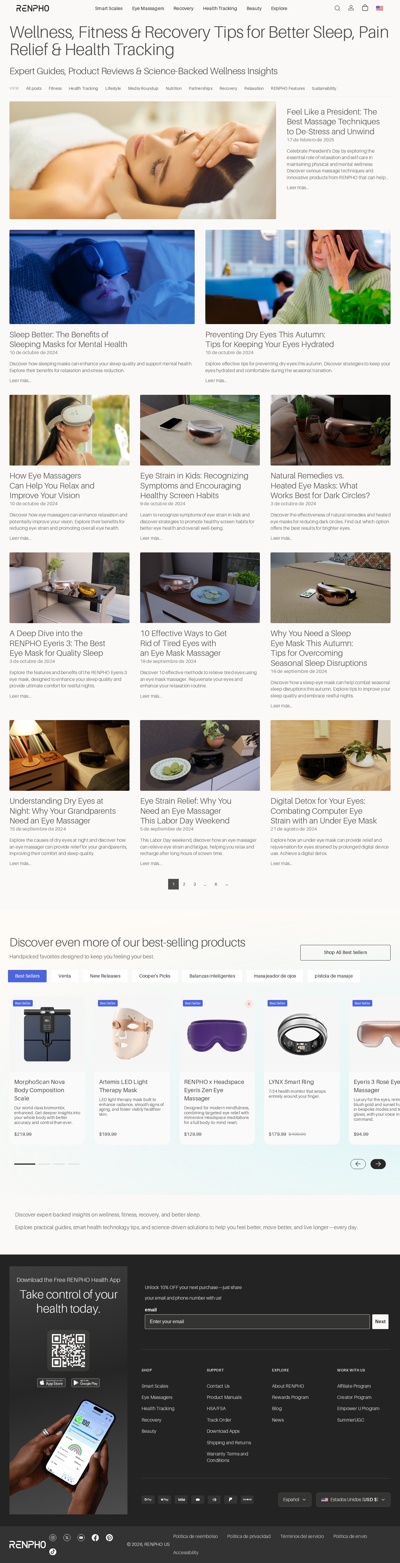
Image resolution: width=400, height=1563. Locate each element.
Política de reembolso (195, 1536)
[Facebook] (95, 1537)
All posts (34, 88)
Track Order (219, 1420)
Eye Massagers (157, 1397)
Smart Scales (155, 1386)
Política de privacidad (249, 1536)
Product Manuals (224, 1397)
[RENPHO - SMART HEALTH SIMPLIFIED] (27, 1544)
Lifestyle (113, 88)
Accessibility (186, 1552)
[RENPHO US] (33, 8)
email (151, 1309)
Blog (277, 1408)
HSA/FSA (216, 1408)
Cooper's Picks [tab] (155, 976)
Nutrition (174, 88)
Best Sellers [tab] (27, 976)
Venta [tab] (64, 976)
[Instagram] (52, 1537)
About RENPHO (288, 1386)
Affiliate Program (354, 1386)
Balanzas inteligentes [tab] (212, 976)
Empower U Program (358, 1408)
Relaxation (254, 88)
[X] (67, 1537)
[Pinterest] (109, 1537)
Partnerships (200, 88)
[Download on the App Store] (51, 1382)
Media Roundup (143, 88)
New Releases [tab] (105, 976)
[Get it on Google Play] (85, 1382)
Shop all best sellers (345, 952)
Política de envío (350, 1536)
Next (380, 1321)
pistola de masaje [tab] (334, 976)
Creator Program (354, 1397)
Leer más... (298, 187)
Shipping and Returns (229, 1442)
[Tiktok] (52, 1551)
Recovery (228, 88)
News (278, 1420)
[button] (358, 1164)
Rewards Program (290, 1397)
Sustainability (324, 88)
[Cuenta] (351, 7)
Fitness (55, 88)
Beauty (149, 1431)
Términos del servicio (302, 1536)
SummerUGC (350, 1420)
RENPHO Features (288, 88)
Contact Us (218, 1386)
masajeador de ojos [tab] (275, 976)
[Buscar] (337, 8)
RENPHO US (157, 1544)
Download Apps (223, 1431)
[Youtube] (81, 1537)
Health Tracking (83, 88)
